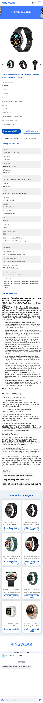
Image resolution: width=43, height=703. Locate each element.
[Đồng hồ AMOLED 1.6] (11, 510)
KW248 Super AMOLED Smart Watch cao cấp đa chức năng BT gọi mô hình (32, 591)
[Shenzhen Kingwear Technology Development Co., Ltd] (8, 3)
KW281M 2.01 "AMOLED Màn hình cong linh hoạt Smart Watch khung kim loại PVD (11, 591)
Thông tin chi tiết (11, 138)
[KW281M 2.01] (32, 544)
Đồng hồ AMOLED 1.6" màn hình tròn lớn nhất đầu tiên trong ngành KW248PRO (11, 524)
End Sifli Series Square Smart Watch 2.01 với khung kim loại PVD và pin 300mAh (11, 625)
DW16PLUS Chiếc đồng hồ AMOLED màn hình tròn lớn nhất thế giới (11, 557)
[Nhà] (21, 646)
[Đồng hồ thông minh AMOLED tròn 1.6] (32, 510)
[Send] (40, 700)
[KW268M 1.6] (32, 611)
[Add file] (2, 700)
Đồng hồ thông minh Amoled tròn (16, 480)
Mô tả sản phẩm (31, 138)
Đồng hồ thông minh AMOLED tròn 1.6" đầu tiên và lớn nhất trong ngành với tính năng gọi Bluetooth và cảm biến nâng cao (32, 524)
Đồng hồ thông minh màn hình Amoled (18, 475)
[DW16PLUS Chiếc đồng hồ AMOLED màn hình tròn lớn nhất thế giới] (11, 544)
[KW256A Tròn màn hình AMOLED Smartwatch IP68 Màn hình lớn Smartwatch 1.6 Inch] (21, 39)
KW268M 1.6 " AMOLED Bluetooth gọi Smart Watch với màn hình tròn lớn (32, 625)
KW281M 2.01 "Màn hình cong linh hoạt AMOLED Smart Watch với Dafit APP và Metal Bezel (32, 557)
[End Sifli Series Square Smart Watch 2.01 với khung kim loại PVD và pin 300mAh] (11, 611)
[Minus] (40, 656)
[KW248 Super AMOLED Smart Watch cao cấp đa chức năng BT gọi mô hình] (32, 577)
